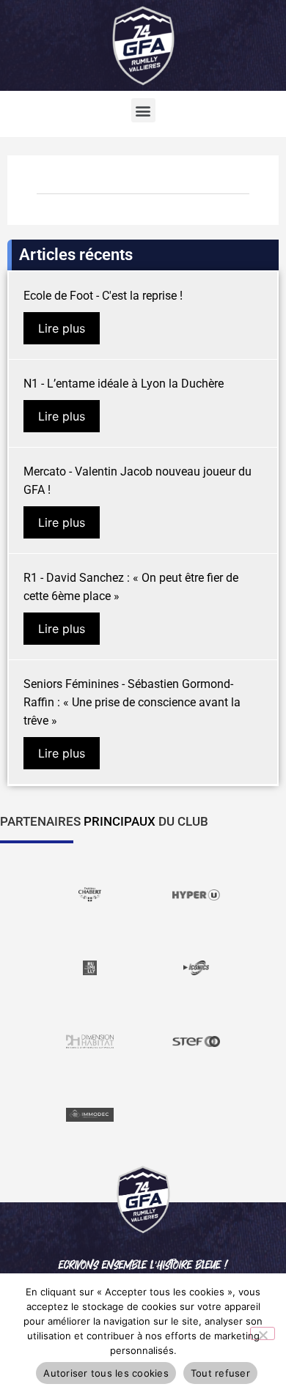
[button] (143, 110)
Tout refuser (220, 1373)
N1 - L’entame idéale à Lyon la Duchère (123, 384)
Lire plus (61, 328)
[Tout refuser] (262, 1333)
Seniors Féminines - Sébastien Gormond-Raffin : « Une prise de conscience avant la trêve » (132, 702)
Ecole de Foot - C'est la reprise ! (103, 296)
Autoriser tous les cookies (106, 1373)
